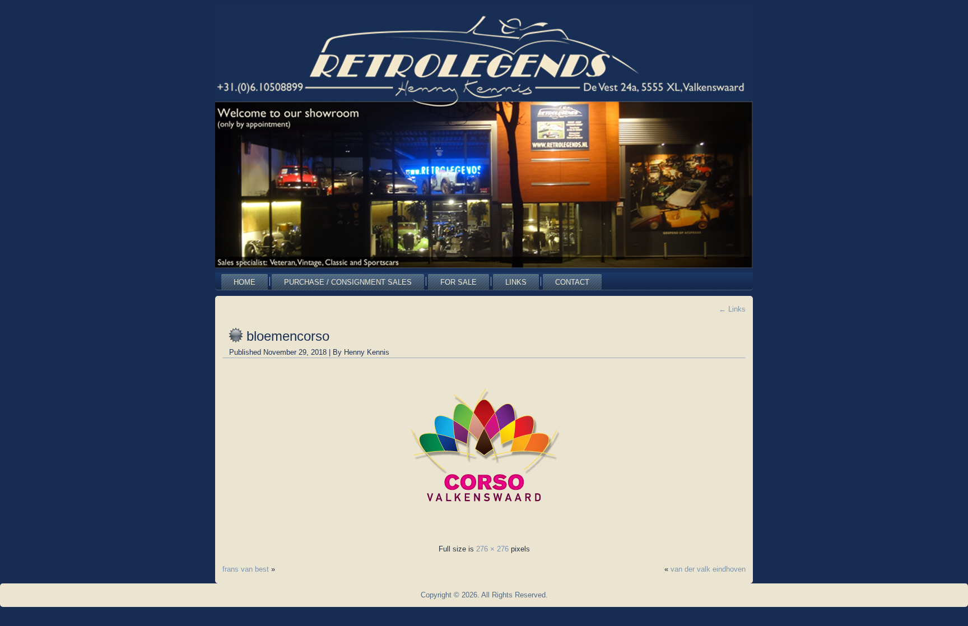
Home (244, 282)
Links (516, 282)
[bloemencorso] (484, 529)
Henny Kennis (366, 352)
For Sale (458, 282)
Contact (572, 282)
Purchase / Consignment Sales (348, 282)
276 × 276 (492, 549)
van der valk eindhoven (708, 569)
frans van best (245, 569)
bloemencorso (287, 336)
